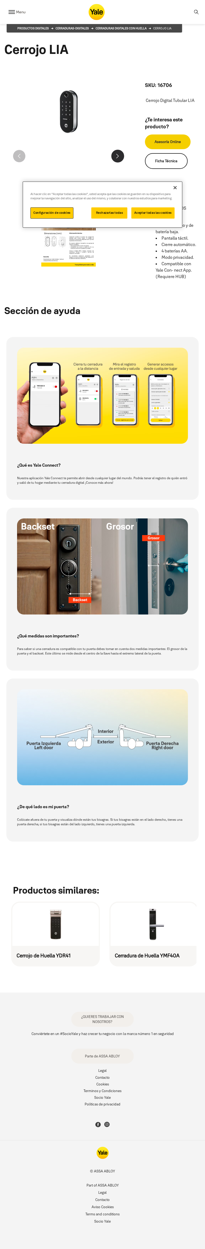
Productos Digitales (33, 28)
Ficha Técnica (166, 160)
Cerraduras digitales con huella (121, 28)
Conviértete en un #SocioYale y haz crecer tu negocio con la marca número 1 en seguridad (102, 1034)
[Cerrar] (175, 187)
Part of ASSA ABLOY (102, 1185)
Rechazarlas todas (109, 213)
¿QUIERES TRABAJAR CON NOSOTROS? (102, 1019)
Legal (102, 1070)
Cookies (102, 1084)
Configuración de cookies (51, 213)
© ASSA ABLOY (102, 1171)
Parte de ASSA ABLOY (102, 1056)
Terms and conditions (102, 1214)
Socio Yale (102, 1097)
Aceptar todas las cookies (153, 213)
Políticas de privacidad (102, 1104)
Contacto (102, 1077)
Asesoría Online (168, 141)
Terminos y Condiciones (102, 1091)
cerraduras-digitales (72, 28)
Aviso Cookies (103, 1207)
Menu (21, 12)
